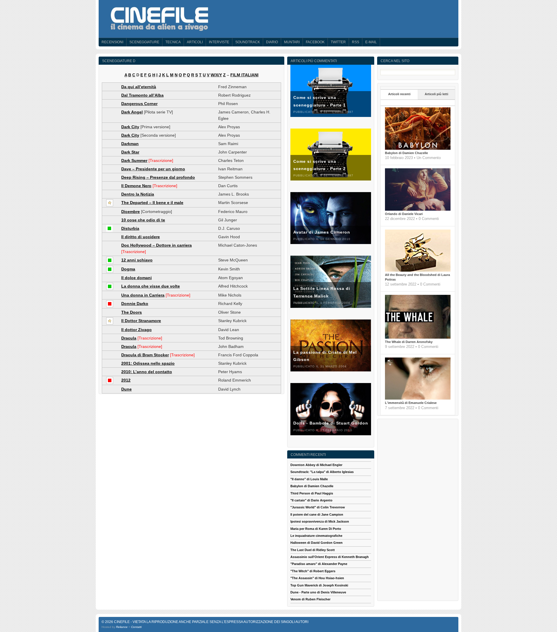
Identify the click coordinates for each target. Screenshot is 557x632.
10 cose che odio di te (143, 220)
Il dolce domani (136, 277)
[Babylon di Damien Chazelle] (418, 148)
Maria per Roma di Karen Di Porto (315, 528)
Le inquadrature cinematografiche (316, 535)
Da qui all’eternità (138, 86)
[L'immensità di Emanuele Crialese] (418, 398)
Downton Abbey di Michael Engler (316, 465)
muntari (292, 42)
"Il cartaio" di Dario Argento (311, 500)
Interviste (219, 42)
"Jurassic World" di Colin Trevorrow (317, 507)
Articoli (195, 42)
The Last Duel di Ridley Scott (312, 550)
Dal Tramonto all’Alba (142, 95)
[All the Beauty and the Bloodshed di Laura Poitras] (418, 270)
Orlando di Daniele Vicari (404, 214)
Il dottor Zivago (136, 329)
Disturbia (130, 228)
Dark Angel (132, 112)
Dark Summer (134, 160)
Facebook (315, 42)
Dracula (128, 338)
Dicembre (130, 211)
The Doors (131, 312)
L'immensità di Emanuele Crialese (411, 403)
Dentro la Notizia (137, 194)
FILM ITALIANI (244, 75)
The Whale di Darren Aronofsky (409, 342)
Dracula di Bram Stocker (145, 355)
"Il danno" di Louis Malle (309, 479)
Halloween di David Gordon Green (316, 542)
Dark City (130, 126)
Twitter (338, 42)
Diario (272, 42)
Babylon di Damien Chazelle (406, 153)
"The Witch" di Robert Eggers (312, 571)
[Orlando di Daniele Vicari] (418, 209)
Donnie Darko (134, 303)
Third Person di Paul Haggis (311, 493)
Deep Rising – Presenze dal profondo (158, 177)
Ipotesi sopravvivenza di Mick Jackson (319, 521)
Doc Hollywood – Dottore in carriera (156, 245)
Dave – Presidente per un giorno (153, 169)
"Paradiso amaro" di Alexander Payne (318, 564)
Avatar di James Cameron (321, 232)
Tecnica (173, 42)
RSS (355, 42)
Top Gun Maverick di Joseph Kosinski (319, 585)
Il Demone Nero (136, 185)
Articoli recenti (399, 94)
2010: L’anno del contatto (146, 371)
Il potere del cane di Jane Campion (316, 514)
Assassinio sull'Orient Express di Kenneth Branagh (329, 557)
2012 (126, 380)
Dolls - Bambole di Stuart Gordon (330, 423)
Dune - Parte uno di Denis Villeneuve (318, 592)
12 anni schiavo (137, 260)
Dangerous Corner (139, 103)
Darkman (130, 143)
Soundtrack (247, 42)
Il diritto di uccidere (140, 236)
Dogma (128, 269)
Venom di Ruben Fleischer (310, 599)
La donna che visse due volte (150, 286)
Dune (126, 389)
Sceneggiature (144, 42)
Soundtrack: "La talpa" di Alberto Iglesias (322, 472)
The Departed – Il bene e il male (152, 202)
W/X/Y (216, 75)
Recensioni (112, 42)
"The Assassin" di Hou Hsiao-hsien (317, 578)
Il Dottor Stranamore (141, 320)
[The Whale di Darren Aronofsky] (418, 337)
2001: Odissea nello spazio (148, 363)
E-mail (371, 42)
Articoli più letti (436, 94)
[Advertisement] (417, 509)
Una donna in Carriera (142, 295)
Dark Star (130, 152)
